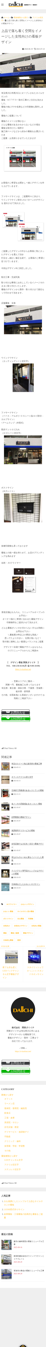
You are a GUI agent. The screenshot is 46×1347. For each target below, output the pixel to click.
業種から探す (7, 1095)
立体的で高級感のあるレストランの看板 (28, 790)
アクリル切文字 (11, 1165)
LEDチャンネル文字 (13, 1160)
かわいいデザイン (27, 904)
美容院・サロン (11, 1122)
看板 (5, 933)
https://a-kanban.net (23, 669)
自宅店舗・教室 (11, 1127)
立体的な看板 (8, 940)
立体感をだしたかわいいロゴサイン (26, 884)
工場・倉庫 (9, 1118)
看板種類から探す (9, 1156)
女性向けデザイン (20, 926)
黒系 (19, 940)
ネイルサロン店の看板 (25, 911)
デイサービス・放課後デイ (16, 1132)
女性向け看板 (36, 926)
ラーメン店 (9, 1103)
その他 (7, 1151)
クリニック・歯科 (12, 1141)
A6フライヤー (11, 904)
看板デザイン (28, 933)
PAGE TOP (42, 1304)
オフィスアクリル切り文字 (22, 777)
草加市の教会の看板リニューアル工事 (29, 1271)
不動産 (7, 1136)
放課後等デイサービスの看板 (23, 830)
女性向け (6, 926)
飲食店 (7, 1113)
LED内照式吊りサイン (14, 1209)
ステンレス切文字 (12, 1169)
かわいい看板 (8, 911)
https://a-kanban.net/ (23, 1051)
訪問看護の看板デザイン (21, 817)
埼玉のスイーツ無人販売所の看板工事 (27, 764)
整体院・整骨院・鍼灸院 (15, 1108)
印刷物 (30, 919)
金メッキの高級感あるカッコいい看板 (27, 804)
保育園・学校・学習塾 (14, 1146)
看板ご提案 (15, 933)
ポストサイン (8, 919)
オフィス (8, 1099)
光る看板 (20, 919)
